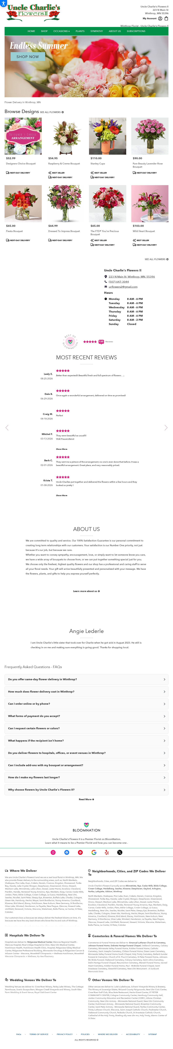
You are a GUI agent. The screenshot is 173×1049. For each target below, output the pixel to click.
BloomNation (112, 839)
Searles (118, 888)
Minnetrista (131, 885)
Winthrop (117, 891)
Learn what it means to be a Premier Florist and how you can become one (86, 842)
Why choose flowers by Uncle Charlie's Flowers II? (41, 790)
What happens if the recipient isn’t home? (36, 741)
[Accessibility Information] (3, 3)
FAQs (18, 1034)
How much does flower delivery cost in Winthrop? (41, 692)
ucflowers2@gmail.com (123, 287)
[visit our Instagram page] (53, 852)
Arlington (156, 888)
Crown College (95, 888)
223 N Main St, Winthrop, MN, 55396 (132, 277)
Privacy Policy (64, 1034)
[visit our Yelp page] (107, 852)
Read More (85, 799)
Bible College (160, 885)
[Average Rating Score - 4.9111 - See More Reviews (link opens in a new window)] (90, 341)
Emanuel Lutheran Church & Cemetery (147, 942)
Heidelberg (108, 888)
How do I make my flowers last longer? (34, 777)
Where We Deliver (23, 871)
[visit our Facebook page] (67, 852)
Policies (85, 1034)
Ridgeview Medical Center (39, 942)
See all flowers (50, 112)
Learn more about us (85, 591)
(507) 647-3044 (119, 282)
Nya (139, 885)
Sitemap (152, 1034)
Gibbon (108, 891)
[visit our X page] (120, 852)
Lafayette (99, 891)
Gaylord (147, 888)
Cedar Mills (147, 885)
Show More (61, 449)
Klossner (126, 888)
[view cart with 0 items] (166, 18)
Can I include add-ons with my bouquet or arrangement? (45, 765)
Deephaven (136, 888)
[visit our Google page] (94, 852)
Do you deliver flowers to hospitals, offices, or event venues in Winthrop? (57, 753)
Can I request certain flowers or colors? (34, 728)
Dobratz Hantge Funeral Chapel (126, 945)
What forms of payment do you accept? (34, 716)
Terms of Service (39, 1034)
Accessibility (133, 1034)
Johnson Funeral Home (99, 945)
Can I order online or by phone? (29, 704)
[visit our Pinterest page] (80, 852)
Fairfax (91, 891)
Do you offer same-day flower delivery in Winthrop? (42, 679)
